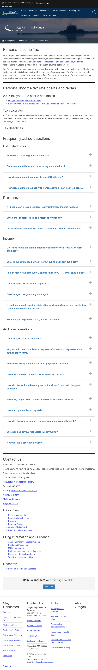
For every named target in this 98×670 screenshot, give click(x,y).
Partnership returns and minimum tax (25, 551)
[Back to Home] (16, 34)
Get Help (36, 15)
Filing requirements (17, 515)
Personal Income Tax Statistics (22, 568)
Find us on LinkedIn (11, 625)
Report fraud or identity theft (60, 633)
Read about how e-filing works (22, 530)
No (52, 586)
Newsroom (7, 655)
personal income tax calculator (48, 115)
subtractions (49, 61)
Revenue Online (49, 15)
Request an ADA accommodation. (18, 481)
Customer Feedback (35, 641)
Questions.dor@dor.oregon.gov (44, 662)
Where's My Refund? (17, 527)
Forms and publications (18, 518)
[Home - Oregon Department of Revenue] (3, 40)
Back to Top (10, 666)
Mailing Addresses (11, 499)
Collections (25, 15)
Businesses (44, 10)
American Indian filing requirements (24, 541)
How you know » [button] (42, 3)
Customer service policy (60, 647)
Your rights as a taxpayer (57, 609)
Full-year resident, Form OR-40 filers (24, 100)
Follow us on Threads (12, 645)
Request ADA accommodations (58, 625)
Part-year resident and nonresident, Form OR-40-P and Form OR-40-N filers (42, 103)
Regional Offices (10, 503)
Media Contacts (33, 630)
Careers (6, 612)
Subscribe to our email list (12, 618)
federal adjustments (64, 61)
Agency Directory (11, 494)
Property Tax (74, 10)
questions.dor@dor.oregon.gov (23, 490)
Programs (11, 40)
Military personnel (16, 547)
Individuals (33, 10)
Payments (12, 521)
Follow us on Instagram (12, 640)
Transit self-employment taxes (21, 557)
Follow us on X (9, 650)
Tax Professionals (59, 10)
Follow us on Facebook (12, 635)
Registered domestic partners (21, 554)
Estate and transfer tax (18, 544)
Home (23, 10)
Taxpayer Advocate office (58, 617)
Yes (46, 586)
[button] (7, 6)
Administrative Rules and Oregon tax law (61, 641)
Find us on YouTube (11, 630)
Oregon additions (34, 61)
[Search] (94, 12)
